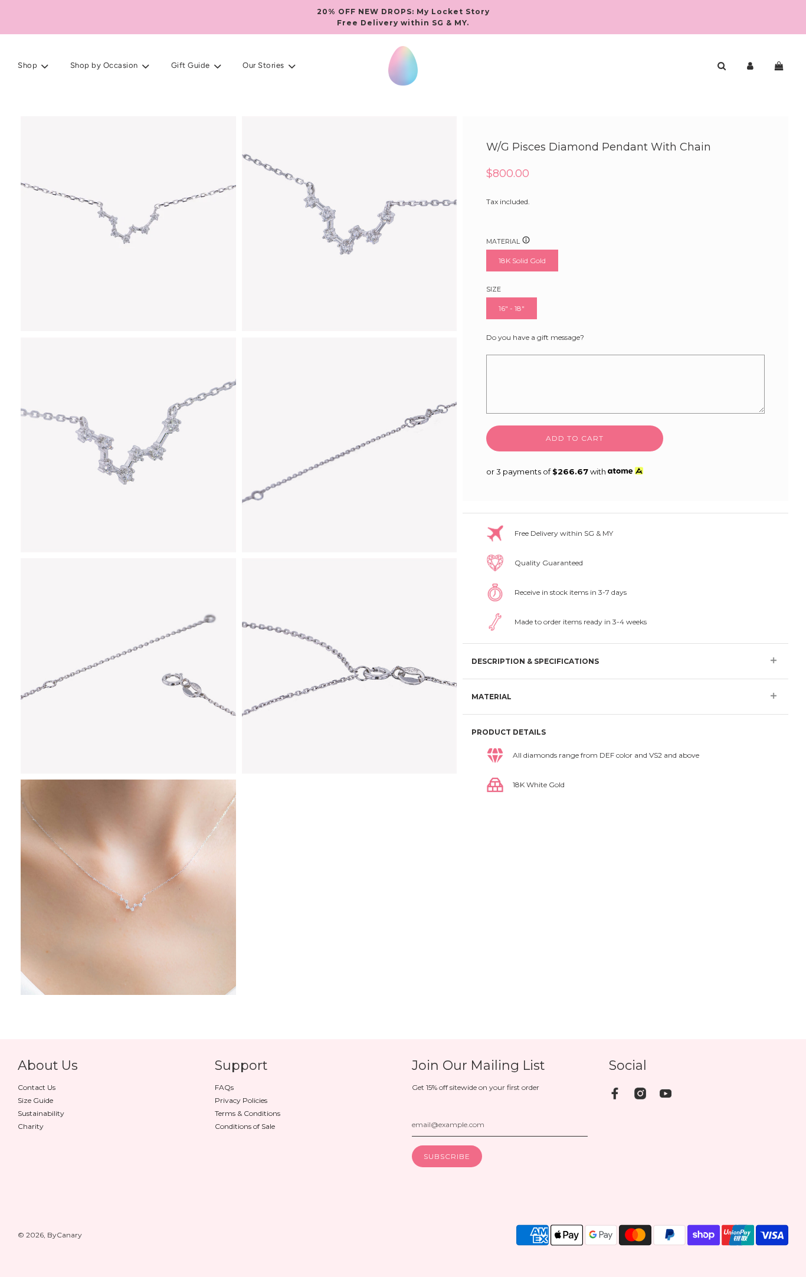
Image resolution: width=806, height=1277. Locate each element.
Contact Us (36, 1087)
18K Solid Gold (522, 260)
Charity (31, 1126)
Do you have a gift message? (535, 336)
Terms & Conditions (247, 1113)
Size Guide (35, 1100)
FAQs (224, 1087)
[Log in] (750, 66)
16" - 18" (512, 308)
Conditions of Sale (245, 1126)
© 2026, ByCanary (50, 1234)
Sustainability (41, 1113)
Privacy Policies (241, 1100)
